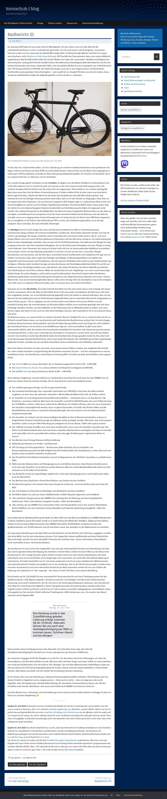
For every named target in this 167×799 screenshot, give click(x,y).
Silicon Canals (43, 737)
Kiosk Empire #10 (132, 76)
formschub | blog (22, 8)
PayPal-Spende (127, 233)
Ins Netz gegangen (17, 764)
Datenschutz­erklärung (92, 23)
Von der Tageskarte (37, 764)
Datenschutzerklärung (133, 795)
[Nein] (164, 795)
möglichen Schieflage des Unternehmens (61, 712)
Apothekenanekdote (133, 91)
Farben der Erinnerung (134, 84)
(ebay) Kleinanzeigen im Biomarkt (139, 80)
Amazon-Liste (138, 236)
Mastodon (15, 740)
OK (111, 795)
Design (40, 23)
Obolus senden (55, 23)
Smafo (19, 364)
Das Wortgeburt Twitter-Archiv (18, 23)
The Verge (19, 737)
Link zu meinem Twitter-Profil (135, 200)
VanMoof (33, 50)
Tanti (126, 87)
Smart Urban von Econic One (29, 367)
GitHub (71, 749)
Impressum (72, 23)
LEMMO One (21, 371)
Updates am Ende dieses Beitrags (41, 56)
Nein (118, 795)
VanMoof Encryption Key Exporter (62, 740)
